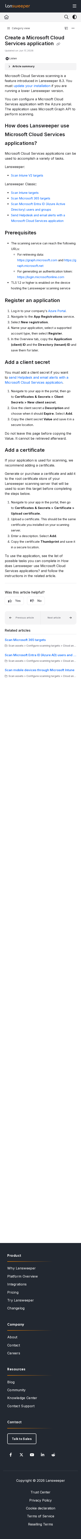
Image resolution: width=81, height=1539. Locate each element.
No (39, 601)
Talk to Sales (22, 1439)
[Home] (17, 6)
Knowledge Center (22, 1398)
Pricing (12, 1292)
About (12, 1337)
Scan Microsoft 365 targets (30, 198)
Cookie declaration (40, 1508)
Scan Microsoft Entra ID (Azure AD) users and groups (40, 655)
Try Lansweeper (20, 1300)
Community (16, 1390)
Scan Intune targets (25, 193)
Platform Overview (22, 1276)
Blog (11, 1382)
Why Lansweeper (21, 1268)
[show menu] (74, 6)
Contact (13, 1345)
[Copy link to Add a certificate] (51, 450)
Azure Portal (57, 311)
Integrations (17, 1284)
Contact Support (21, 1406)
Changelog (16, 1308)
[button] (23, 618)
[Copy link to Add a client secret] (56, 362)
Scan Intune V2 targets (27, 175)
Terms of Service (40, 1516)
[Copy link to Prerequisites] (42, 233)
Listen (13, 58)
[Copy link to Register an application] (66, 300)
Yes (18, 601)
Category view (20, 28)
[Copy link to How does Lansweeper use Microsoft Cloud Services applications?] (43, 143)
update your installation (32, 86)
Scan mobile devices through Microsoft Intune (39, 670)
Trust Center (40, 1492)
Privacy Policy (40, 1500)
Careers (13, 1353)
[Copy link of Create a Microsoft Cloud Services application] (58, 44)
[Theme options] (74, 17)
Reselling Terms (40, 1524)
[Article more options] (73, 28)
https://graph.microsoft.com (37, 260)
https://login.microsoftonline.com (40, 277)
